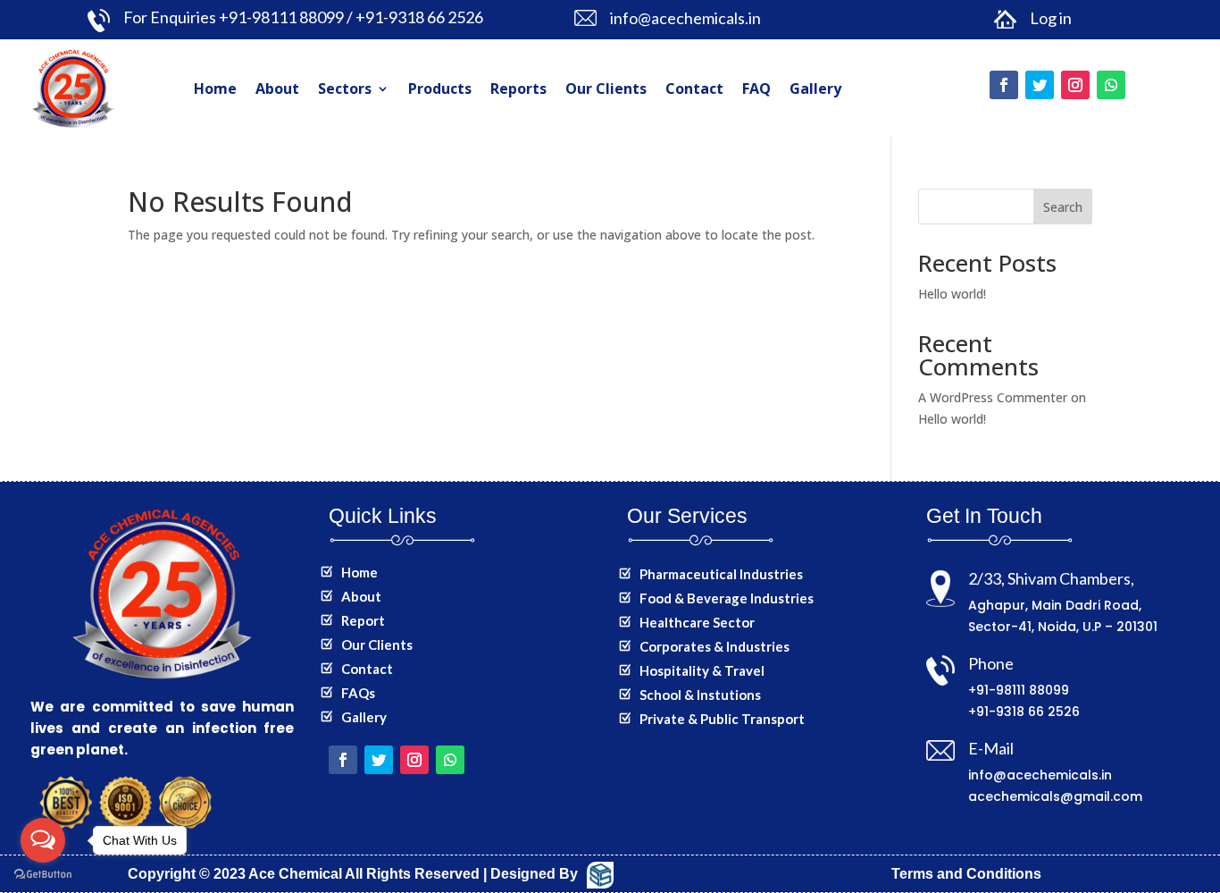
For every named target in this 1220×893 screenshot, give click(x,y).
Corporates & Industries (714, 646)
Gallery (815, 88)
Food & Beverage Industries (726, 598)
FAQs (358, 693)
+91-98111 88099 (1018, 690)
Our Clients (606, 88)
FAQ (756, 88)
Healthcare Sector (697, 622)
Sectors (345, 88)
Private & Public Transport (722, 719)
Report (363, 620)
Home (215, 88)
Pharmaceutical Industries (721, 574)
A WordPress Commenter (992, 397)
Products (440, 88)
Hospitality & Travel (702, 670)
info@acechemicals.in (1040, 775)
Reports (518, 88)
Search (1062, 206)
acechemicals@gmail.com (1055, 796)
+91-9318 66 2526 (1024, 711)
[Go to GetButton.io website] (42, 874)
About (277, 88)
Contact (694, 88)
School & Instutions (700, 695)
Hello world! (952, 293)
